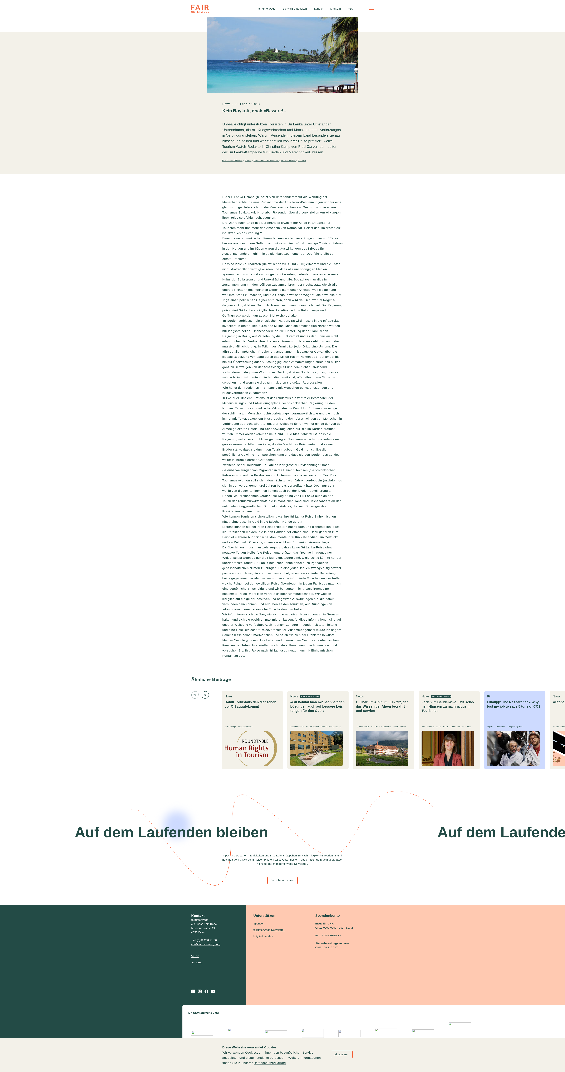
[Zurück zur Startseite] (200, 9)
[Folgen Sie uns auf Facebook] (206, 991)
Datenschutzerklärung (270, 1062)
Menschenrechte (288, 160)
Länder (318, 8)
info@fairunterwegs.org (205, 944)
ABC (351, 8)
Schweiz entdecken (295, 8)
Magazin (335, 8)
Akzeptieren (341, 1054)
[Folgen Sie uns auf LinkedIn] (193, 991)
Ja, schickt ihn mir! (282, 880)
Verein (195, 956)
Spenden (259, 923)
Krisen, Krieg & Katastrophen (266, 160)
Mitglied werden (263, 936)
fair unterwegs (266, 8)
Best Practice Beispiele (232, 160)
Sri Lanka (302, 160)
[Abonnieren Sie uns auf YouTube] (213, 991)
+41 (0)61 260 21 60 (204, 940)
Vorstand (196, 962)
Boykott (248, 160)
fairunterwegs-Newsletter (269, 929)
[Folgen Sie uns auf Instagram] (200, 991)
